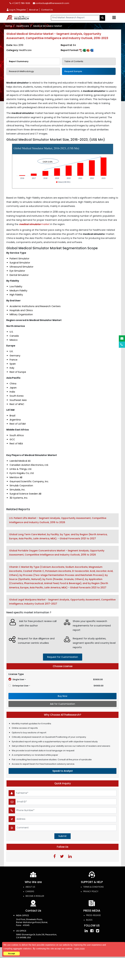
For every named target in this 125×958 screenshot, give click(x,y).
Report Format (70, 50)
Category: (19, 50)
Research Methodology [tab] (21, 71)
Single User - (58, 679)
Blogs (89, 919)
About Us (30, 886)
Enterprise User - (58, 685)
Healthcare (22, 26)
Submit (62, 836)
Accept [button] (11, 953)
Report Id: (68, 45)
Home (8, 26)
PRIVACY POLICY (90, 891)
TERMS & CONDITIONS (93, 886)
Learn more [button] (79, 948)
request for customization (62, 657)
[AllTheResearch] (18, 18)
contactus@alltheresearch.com (52, 3)
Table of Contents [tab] (73, 61)
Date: (14, 45)
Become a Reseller (35, 896)
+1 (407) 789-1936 (20, 3)
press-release (93, 915)
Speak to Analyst (62, 771)
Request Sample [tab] (73, 71)
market (34, 224)
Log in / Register (17, 9)
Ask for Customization (62, 704)
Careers (30, 891)
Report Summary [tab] (18, 61)
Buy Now (62, 696)
